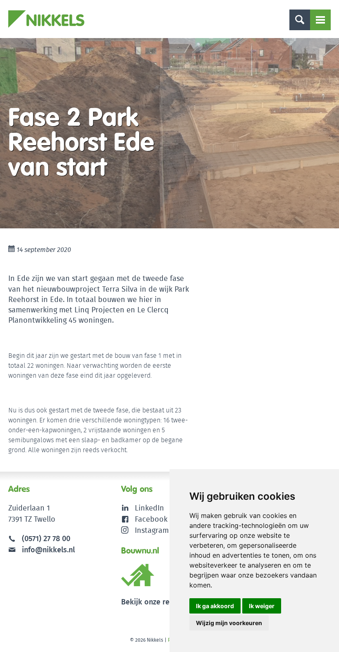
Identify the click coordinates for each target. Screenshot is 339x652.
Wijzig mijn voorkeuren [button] (229, 622)
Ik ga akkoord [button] (215, 605)
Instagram (152, 530)
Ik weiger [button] (262, 605)
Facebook (151, 519)
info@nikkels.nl (47, 549)
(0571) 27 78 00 (46, 538)
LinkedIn (149, 508)
